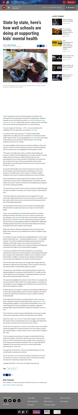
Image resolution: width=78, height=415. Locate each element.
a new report (34, 138)
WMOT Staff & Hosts (33, 401)
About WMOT (31, 405)
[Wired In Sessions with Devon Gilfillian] (57, 22)
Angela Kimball (19, 217)
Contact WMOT (31, 398)
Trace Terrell (17, 319)
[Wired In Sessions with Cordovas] (57, 77)
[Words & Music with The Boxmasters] (57, 58)
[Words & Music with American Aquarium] (57, 68)
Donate (71, 2)
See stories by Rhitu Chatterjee (13, 385)
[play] (4, 8)
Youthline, (24, 326)
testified (38, 319)
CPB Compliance (64, 401)
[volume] (8, 7)
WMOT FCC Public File (65, 398)
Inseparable (14, 219)
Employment (47, 398)
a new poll (34, 130)
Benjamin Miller (15, 159)
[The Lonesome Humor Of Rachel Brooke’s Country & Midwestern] (57, 31)
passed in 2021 (41, 301)
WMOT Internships (48, 401)
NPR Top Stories (12, 368)
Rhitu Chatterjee (12, 45)
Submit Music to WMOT (49, 405)
